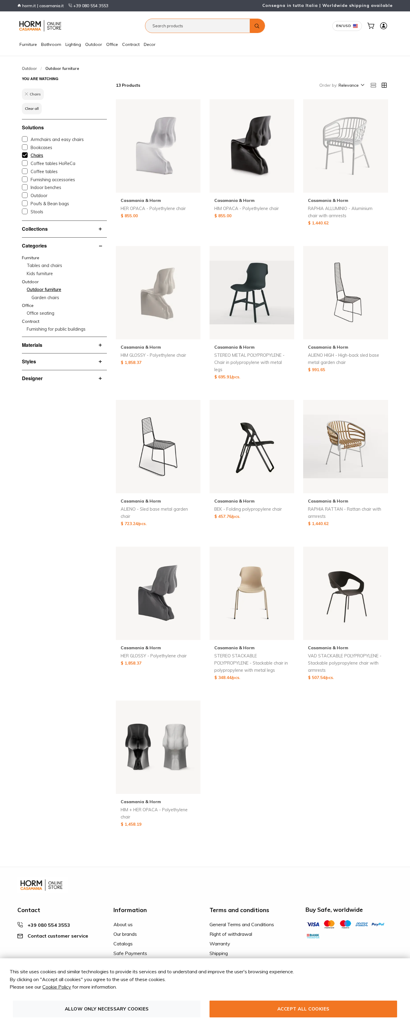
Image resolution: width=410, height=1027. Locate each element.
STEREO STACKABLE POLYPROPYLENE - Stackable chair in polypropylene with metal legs (251, 663)
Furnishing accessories (53, 179)
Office (112, 44)
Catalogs (123, 943)
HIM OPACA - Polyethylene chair (246, 208)
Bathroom (51, 44)
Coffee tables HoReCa (53, 163)
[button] (351, 85)
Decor (149, 44)
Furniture (28, 44)
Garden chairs (45, 297)
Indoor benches (46, 187)
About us (123, 924)
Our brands (125, 934)
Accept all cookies (303, 1009)
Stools (37, 212)
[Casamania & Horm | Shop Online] (41, 26)
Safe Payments (130, 953)
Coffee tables (44, 171)
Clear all (32, 108)
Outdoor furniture (44, 289)
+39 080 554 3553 (90, 5)
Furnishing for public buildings (56, 329)
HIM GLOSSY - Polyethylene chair (153, 355)
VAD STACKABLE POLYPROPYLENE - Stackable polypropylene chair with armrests (344, 663)
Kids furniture (40, 273)
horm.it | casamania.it (42, 5)
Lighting (73, 44)
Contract (131, 44)
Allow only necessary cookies (107, 1009)
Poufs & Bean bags (50, 203)
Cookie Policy (56, 987)
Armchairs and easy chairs (57, 139)
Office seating (40, 313)
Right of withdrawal (231, 934)
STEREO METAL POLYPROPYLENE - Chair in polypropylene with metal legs (249, 362)
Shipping (219, 953)
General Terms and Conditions (242, 924)
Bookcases (41, 147)
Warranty (220, 943)
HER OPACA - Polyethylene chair (153, 208)
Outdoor (93, 44)
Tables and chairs (44, 265)
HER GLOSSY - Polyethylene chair (154, 656)
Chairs (37, 155)
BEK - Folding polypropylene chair (248, 509)
